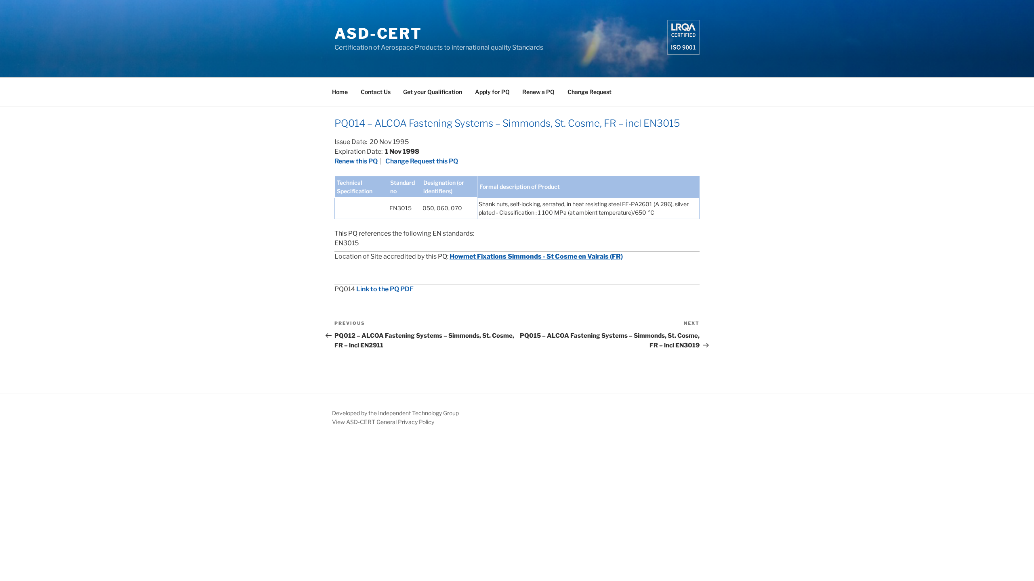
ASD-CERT (378, 33)
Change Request (589, 91)
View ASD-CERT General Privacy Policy (383, 421)
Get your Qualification (432, 91)
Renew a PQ (538, 91)
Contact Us (376, 91)
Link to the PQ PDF (385, 289)
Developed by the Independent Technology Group (395, 413)
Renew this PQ (356, 161)
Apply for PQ (492, 91)
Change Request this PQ (421, 161)
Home (340, 91)
